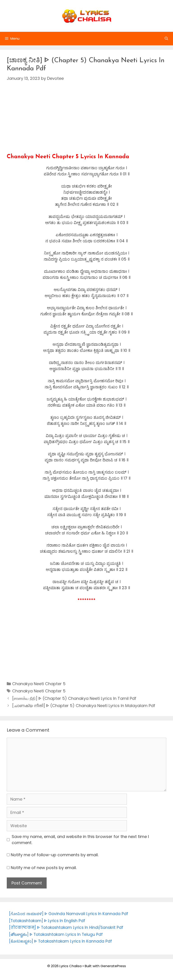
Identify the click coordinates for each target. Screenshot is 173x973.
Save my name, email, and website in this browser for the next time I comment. (80, 839)
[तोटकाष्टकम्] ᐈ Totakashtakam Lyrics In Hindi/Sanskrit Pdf (66, 927)
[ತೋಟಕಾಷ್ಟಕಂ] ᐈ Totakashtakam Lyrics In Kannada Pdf (60, 941)
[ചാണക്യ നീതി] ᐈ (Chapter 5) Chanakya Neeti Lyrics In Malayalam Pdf (83, 705)
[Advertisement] (86, 121)
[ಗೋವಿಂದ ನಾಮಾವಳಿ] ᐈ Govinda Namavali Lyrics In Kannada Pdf (68, 913)
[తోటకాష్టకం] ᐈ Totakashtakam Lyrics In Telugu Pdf (56, 934)
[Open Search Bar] (166, 38)
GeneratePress (113, 966)
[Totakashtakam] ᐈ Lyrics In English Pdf (47, 920)
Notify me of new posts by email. (44, 867)
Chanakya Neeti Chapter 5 (39, 684)
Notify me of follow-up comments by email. (54, 855)
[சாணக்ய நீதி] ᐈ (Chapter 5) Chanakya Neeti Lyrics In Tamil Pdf (74, 698)
